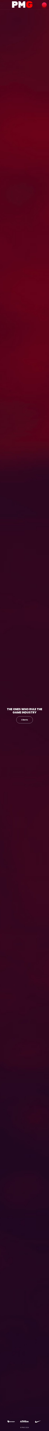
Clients (24, 719)
